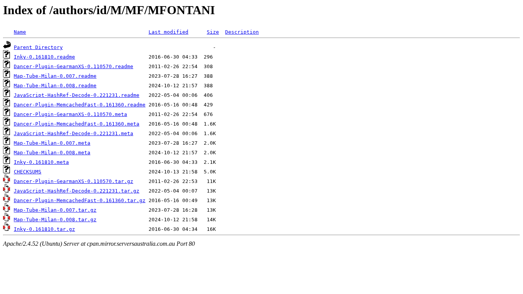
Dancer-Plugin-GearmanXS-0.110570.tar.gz (73, 181)
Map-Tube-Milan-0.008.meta (52, 152)
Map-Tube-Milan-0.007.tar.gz (55, 210)
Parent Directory (38, 47)
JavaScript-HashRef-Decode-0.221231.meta (73, 133)
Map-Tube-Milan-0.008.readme (55, 85)
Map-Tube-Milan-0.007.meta (52, 143)
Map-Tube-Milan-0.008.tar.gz (55, 219)
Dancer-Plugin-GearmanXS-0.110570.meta (70, 114)
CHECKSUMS (27, 172)
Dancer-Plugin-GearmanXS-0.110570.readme (73, 66)
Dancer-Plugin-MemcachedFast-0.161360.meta (76, 124)
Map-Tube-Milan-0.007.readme (55, 76)
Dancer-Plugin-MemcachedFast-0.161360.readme (79, 105)
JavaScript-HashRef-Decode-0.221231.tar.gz (76, 191)
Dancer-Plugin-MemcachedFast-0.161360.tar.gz (79, 200)
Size (213, 32)
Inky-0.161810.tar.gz (44, 229)
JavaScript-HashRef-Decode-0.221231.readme (76, 95)
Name (20, 32)
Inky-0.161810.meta (41, 162)
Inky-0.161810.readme (44, 57)
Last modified (168, 32)
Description (242, 32)
